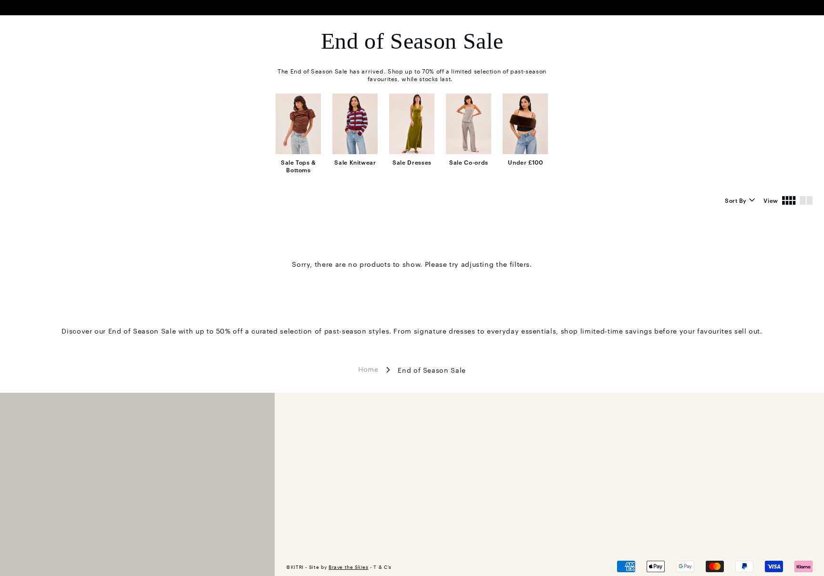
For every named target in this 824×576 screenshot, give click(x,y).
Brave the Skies (349, 566)
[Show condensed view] (789, 200)
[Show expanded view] (806, 200)
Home (368, 368)
